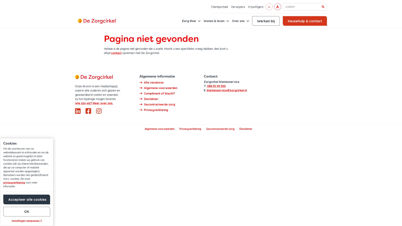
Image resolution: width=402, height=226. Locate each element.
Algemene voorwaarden (159, 129)
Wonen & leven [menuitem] (214, 21)
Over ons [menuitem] (238, 21)
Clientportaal (219, 7)
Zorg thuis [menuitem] (189, 21)
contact (116, 53)
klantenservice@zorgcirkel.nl (227, 90)
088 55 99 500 (216, 86)
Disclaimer (245, 129)
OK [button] (26, 211)
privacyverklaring (14, 182)
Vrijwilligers (255, 7)
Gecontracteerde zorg (220, 129)
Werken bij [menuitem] (266, 21)
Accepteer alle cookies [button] (27, 199)
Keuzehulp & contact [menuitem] (305, 21)
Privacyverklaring (190, 129)
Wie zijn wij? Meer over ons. (94, 103)
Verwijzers (238, 7)
